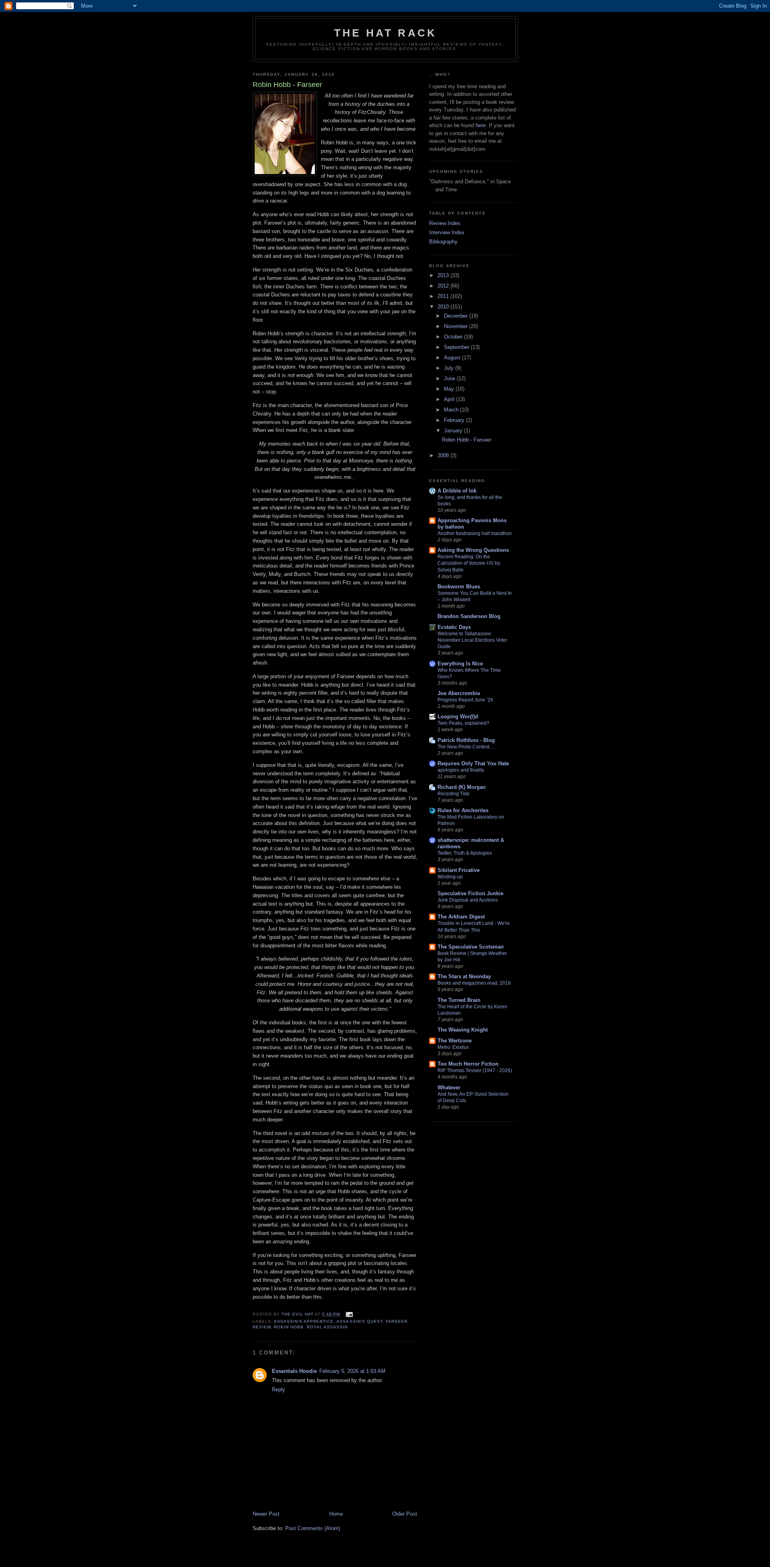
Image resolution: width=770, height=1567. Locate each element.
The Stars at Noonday (464, 976)
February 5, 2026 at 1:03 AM (352, 1371)
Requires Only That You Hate (473, 763)
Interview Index (446, 232)
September (457, 347)
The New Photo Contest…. (466, 747)
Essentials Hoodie (294, 1371)
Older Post (404, 1514)
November (456, 326)
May (450, 389)
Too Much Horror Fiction (468, 1064)
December (456, 316)
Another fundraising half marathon (475, 533)
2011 (444, 296)
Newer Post (266, 1514)
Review (262, 1327)
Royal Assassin (327, 1327)
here (481, 125)
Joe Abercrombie (459, 693)
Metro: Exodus (453, 1047)
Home (336, 1514)
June (450, 378)
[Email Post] (349, 1314)
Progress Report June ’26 (465, 700)
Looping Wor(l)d (458, 717)
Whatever (449, 1088)
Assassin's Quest (359, 1321)
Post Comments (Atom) (312, 1528)
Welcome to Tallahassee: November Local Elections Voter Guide (472, 640)
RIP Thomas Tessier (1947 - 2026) (475, 1070)
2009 (444, 455)
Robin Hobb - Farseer (466, 440)
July (449, 368)
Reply (278, 1390)
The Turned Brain (459, 1000)
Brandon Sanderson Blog (469, 616)
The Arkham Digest (461, 917)
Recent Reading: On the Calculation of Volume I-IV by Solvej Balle (469, 563)
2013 (444, 275)
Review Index (444, 223)
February (455, 420)
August (453, 358)
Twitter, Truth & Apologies (465, 853)
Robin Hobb (289, 1327)
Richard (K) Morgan (462, 787)
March (452, 410)
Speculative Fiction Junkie (470, 893)
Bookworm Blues (459, 587)
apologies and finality (461, 770)
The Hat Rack (385, 33)
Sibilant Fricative (459, 870)
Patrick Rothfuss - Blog (466, 740)
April (450, 399)
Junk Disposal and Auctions (468, 900)
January (454, 431)
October (454, 337)
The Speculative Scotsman (471, 947)
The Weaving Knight (463, 1030)
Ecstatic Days (454, 627)
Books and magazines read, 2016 (474, 983)
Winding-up (450, 877)
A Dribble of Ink (457, 491)
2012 (444, 286)
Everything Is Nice (460, 664)
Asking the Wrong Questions (473, 550)
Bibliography (443, 242)
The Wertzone (455, 1041)
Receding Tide (454, 794)
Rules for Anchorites (463, 810)
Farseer (396, 1321)
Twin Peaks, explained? (463, 723)
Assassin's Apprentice (304, 1321)
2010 (444, 307)
